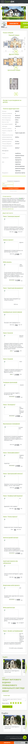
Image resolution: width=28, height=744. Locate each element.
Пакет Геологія (8, 333)
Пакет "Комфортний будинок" (13, 496)
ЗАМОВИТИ (13, 23)
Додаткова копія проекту (11, 585)
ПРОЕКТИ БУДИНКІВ (21, 2)
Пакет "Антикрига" (9, 404)
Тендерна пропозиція (10, 382)
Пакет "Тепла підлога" (10, 516)
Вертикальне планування (11, 424)
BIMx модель (7, 262)
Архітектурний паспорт (10, 537)
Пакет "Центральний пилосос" (13, 473)
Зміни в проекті (8, 240)
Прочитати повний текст (8, 208)
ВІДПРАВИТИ (6, 706)
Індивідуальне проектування (12, 312)
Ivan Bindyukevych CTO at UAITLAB (16, 738)
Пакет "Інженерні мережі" (11, 216)
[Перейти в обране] (25, 3)
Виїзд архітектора (9, 607)
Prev (3, 13)
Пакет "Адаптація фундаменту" (13, 288)
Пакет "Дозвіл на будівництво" (13, 631)
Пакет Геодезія (8, 359)
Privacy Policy (20, 741)
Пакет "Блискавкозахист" (11, 453)
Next (24, 13)
